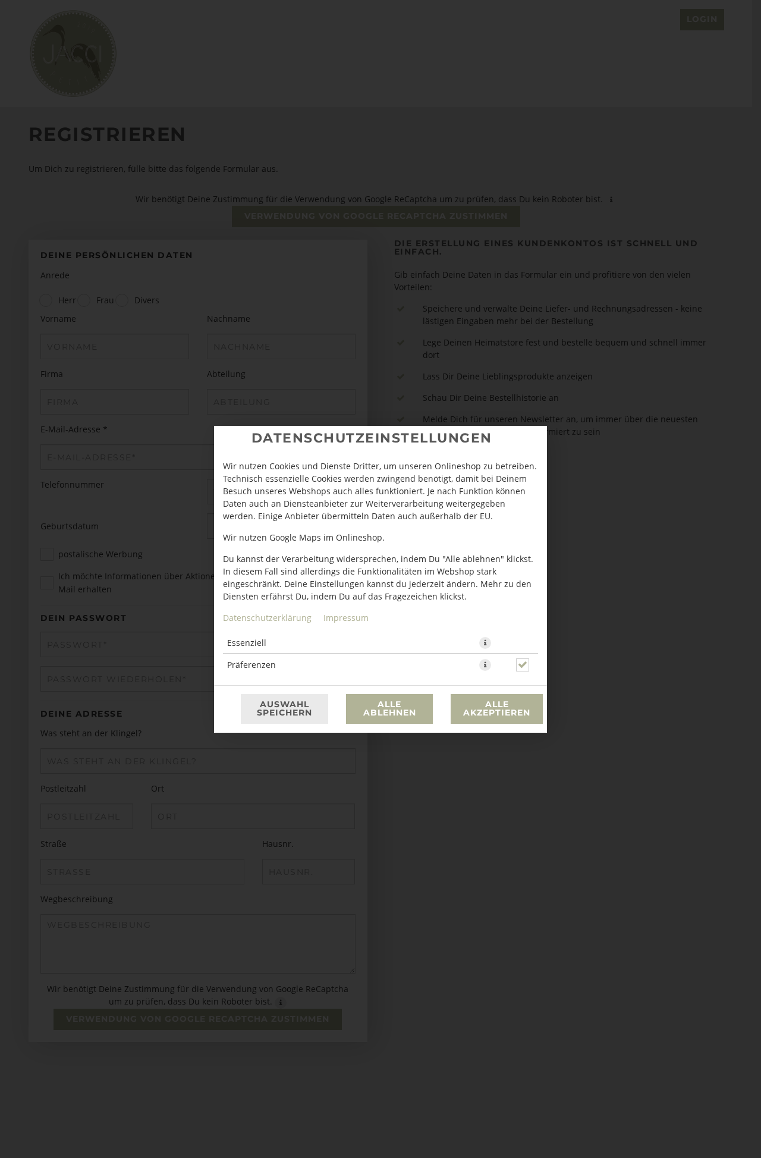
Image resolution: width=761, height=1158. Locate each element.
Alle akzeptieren (496, 709)
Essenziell (246, 642)
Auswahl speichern (284, 709)
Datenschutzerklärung (267, 617)
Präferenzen (251, 664)
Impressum (346, 617)
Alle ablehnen (389, 709)
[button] (485, 643)
